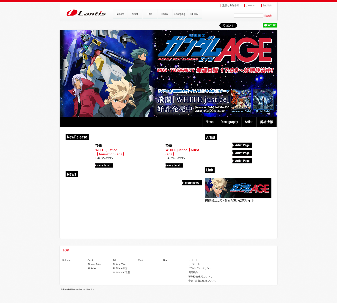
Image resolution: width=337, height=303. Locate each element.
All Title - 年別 (120, 268)
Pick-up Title (119, 264)
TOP (65, 250)
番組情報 (267, 122)
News (210, 122)
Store (166, 260)
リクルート (194, 264)
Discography (230, 122)
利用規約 (193, 272)
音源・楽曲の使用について (202, 280)
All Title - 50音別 (121, 272)
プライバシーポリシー (199, 268)
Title (115, 260)
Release (66, 260)
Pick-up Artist (94, 264)
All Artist (92, 268)
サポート (193, 260)
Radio (141, 260)
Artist (249, 122)
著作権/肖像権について (200, 276)
